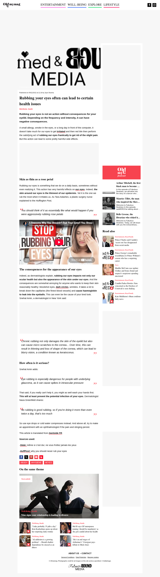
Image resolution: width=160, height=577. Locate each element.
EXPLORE (95, 5)
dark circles (62, 287)
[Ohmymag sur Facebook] (149, 5)
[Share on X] (26, 457)
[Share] (31, 457)
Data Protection (81, 557)
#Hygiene (36, 463)
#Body (24, 463)
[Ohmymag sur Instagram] (154, 5)
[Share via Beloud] (41, 457)
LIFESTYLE (111, 5)
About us (73, 553)
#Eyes (48, 463)
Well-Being (23, 109)
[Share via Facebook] (21, 457)
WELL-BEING (77, 5)
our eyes (80, 189)
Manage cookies (93, 557)
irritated (61, 131)
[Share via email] (36, 457)
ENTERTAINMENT (53, 5)
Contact (87, 553)
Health (30, 109)
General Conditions (67, 557)
